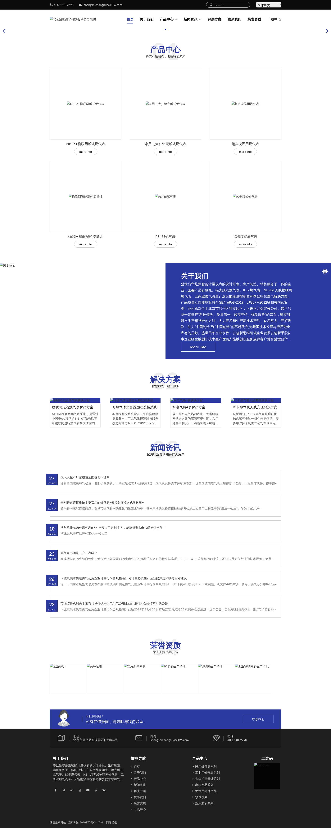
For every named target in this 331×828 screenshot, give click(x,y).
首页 (130, 19)
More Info (85, 151)
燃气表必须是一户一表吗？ (79, 553)
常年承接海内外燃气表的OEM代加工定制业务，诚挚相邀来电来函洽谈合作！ (113, 527)
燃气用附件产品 (206, 791)
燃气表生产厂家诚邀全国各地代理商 (85, 477)
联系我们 (234, 19)
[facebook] (55, 790)
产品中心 (167, 19)
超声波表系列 (204, 803)
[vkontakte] (104, 790)
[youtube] (87, 790)
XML (101, 822)
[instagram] (80, 790)
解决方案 (214, 19)
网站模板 (111, 822)
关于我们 (147, 19)
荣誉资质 (254, 19)
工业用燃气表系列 (207, 772)
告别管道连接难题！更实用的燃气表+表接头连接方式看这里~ (102, 502)
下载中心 (274, 19)
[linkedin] (71, 790)
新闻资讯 (190, 19)
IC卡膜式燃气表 (245, 236)
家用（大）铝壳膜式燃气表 (165, 144)
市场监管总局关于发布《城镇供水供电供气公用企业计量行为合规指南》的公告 (114, 603)
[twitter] (63, 790)
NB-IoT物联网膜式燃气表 (85, 144)
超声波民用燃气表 (245, 144)
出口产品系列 (204, 785)
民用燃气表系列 (206, 766)
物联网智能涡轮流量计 (85, 236)
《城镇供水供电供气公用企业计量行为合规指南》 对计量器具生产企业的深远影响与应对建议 (124, 578)
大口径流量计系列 (207, 778)
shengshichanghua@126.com (103, 5)
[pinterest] (95, 790)
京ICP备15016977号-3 (82, 822)
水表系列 (201, 797)
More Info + (75, 404)
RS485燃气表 (165, 236)
